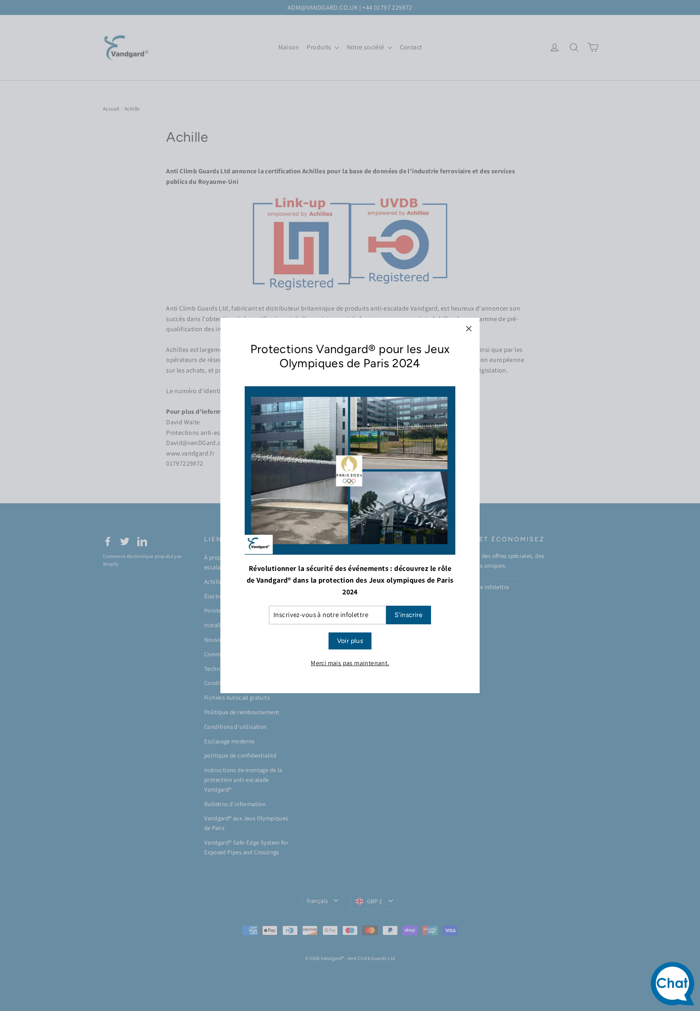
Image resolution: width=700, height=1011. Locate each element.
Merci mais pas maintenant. (350, 663)
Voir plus (350, 641)
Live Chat (674, 985)
